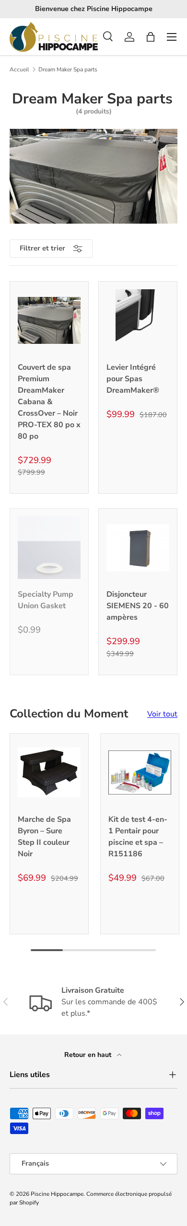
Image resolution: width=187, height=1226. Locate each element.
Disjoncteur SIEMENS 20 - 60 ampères (137, 606)
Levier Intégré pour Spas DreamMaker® (132, 379)
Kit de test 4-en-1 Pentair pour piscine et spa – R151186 (137, 836)
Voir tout (162, 714)
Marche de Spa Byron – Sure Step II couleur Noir (44, 836)
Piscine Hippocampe (57, 1194)
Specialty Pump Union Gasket (45, 600)
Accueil (19, 69)
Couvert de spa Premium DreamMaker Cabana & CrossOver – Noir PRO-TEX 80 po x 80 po (49, 402)
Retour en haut (88, 1054)
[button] (150, 36)
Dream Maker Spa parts (67, 69)
